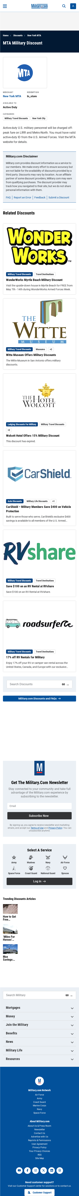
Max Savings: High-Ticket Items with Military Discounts (10, 958)
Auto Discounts (15, 501)
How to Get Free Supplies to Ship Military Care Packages (9, 918)
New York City (38, 118)
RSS (40, 1155)
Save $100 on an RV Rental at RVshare (30, 586)
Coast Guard (39, 1102)
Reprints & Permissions (39, 1140)
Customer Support (42, 1192)
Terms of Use (37, 828)
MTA (72, 137)
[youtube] (19, 1170)
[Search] (64, 6)
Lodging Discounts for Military (22, 424)
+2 (51, 349)
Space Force (39, 1113)
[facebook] (27, 1170)
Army (39, 1098)
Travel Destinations (45, 274)
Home (5, 35)
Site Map (39, 1158)
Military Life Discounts (37, 501)
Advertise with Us (39, 1136)
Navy (39, 1109)
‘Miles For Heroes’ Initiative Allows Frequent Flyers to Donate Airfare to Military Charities (9, 938)
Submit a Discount (59, 197)
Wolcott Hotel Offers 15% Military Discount (32, 435)
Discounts (18, 35)
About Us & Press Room (39, 1126)
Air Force (39, 1095)
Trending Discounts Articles (19, 899)
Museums (40, 349)
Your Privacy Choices (39, 1151)
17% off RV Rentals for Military (25, 657)
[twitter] (43, 1170)
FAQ (8, 197)
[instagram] (35, 1170)
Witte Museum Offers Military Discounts (31, 355)
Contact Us (39, 1133)
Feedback (39, 197)
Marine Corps (39, 1105)
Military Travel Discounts (16, 118)
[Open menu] (5, 6)
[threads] (59, 1170)
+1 (53, 501)
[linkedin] (51, 1170)
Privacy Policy (55, 828)
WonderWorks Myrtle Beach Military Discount (34, 280)
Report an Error (22, 197)
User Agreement (39, 1144)
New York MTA (34, 35)
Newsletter (39, 1129)
